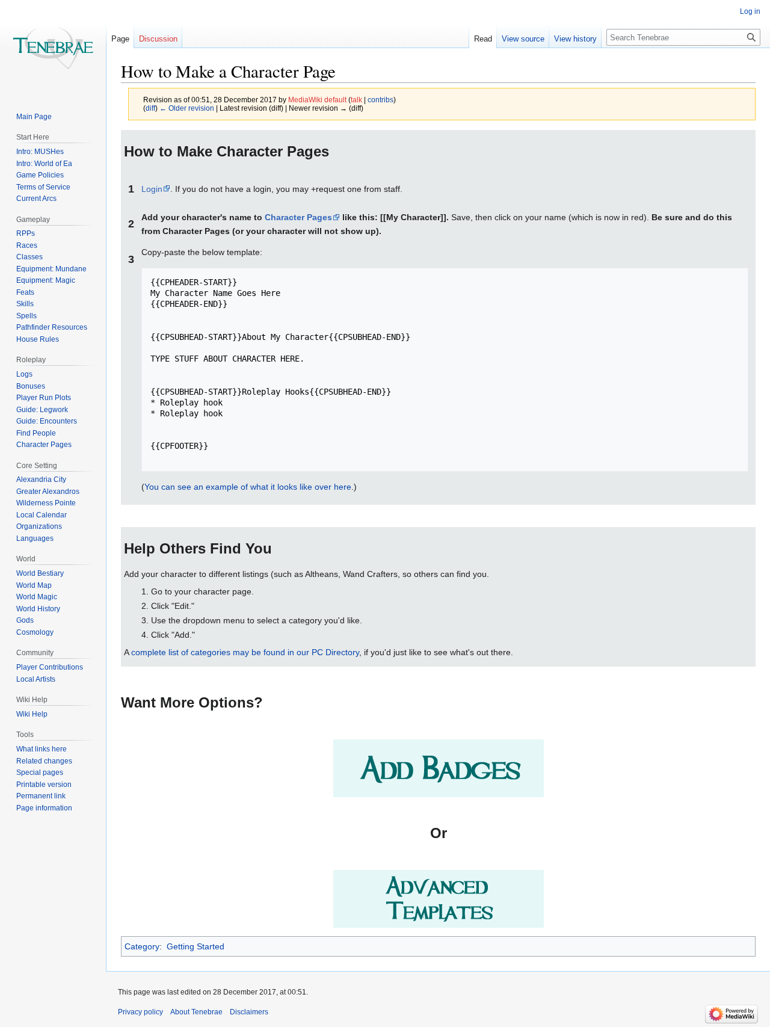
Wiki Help (32, 714)
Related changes (44, 761)
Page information (44, 808)
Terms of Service (43, 187)
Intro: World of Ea (44, 163)
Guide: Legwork (42, 410)
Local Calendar (41, 515)
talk (356, 99)
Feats (25, 292)
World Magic (36, 597)
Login (151, 189)
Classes (29, 257)
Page (120, 38)
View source (523, 38)
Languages (35, 538)
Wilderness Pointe (46, 503)
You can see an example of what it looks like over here (247, 487)
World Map (34, 585)
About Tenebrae (196, 1012)
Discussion (158, 38)
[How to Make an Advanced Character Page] (438, 898)
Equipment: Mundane (51, 269)
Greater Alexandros (47, 491)
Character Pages (298, 217)
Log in (750, 11)
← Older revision (186, 108)
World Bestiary (40, 573)
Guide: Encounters (46, 421)
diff (150, 108)
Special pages (39, 772)
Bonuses (30, 386)
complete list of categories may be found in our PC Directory (245, 652)
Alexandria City (41, 479)
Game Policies (40, 175)
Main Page (34, 117)
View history (575, 38)
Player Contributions (49, 667)
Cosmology (35, 632)
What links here (41, 749)
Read (483, 38)
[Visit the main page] (53, 48)
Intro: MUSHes (40, 151)
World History (38, 609)
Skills (25, 304)
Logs (24, 374)
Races (26, 245)
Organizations (39, 526)
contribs (380, 99)
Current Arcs (36, 198)
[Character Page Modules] (438, 767)
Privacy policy (140, 1012)
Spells (26, 316)
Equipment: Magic (45, 280)
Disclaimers (249, 1012)
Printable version (44, 784)
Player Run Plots (43, 397)
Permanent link (41, 796)
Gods (25, 620)
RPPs (25, 233)
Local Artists (35, 679)
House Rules (37, 339)
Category (142, 946)
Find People (36, 433)
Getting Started (195, 946)
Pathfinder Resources (51, 327)
